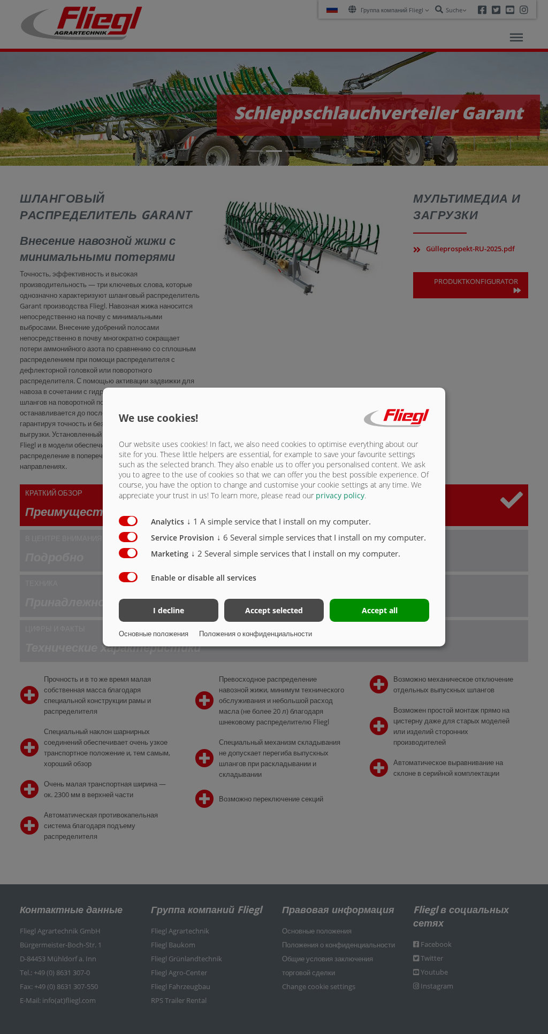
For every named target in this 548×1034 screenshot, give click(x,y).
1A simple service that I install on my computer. (279, 521)
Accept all (380, 610)
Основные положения (153, 633)
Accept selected (274, 610)
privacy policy (340, 495)
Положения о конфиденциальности (255, 633)
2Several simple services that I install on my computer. (295, 553)
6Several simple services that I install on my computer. (321, 537)
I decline (168, 610)
